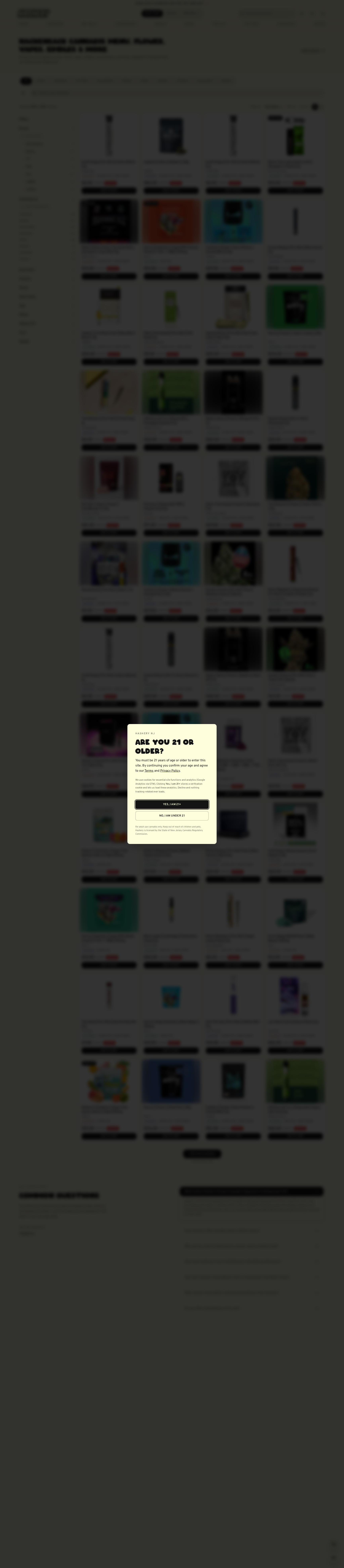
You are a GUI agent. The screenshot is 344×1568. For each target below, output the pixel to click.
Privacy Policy (170, 771)
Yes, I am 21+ (172, 804)
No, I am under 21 (172, 815)
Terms (149, 771)
